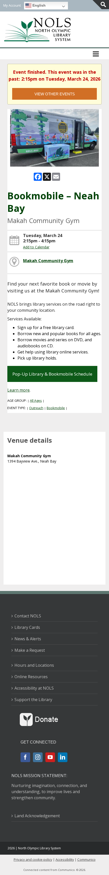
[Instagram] (38, 757)
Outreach (36, 408)
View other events (54, 94)
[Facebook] (25, 757)
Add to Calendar (36, 247)
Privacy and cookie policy (33, 859)
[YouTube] (50, 757)
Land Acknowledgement (37, 816)
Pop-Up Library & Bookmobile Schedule (52, 374)
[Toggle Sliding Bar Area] (101, 4)
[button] (96, 53)
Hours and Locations (34, 665)
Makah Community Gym (48, 260)
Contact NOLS (27, 616)
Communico (86, 859)
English (38, 5)
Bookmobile (56, 408)
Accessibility (65, 859)
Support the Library (33, 699)
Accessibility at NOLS (34, 688)
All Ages (36, 400)
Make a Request (29, 650)
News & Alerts (27, 639)
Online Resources (31, 676)
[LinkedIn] (62, 757)
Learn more (18, 390)
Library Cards (27, 627)
